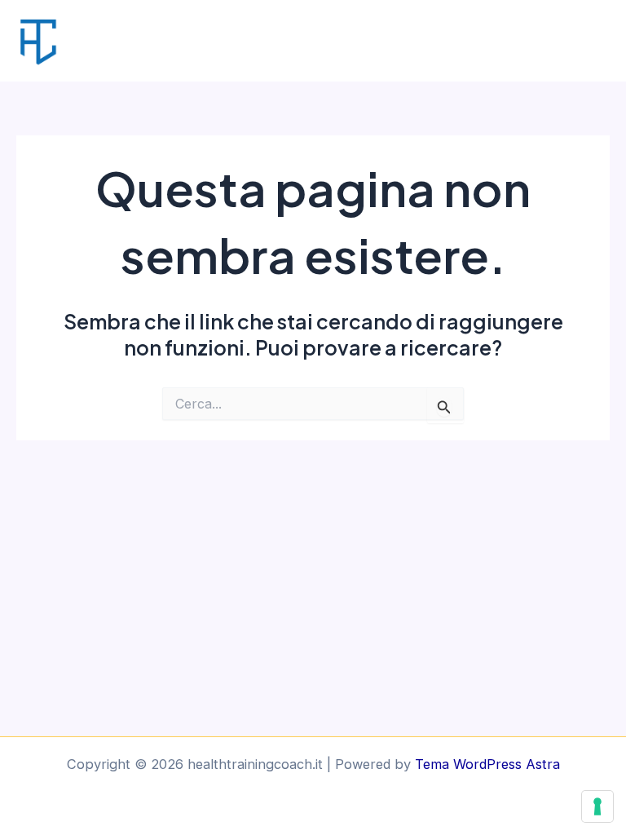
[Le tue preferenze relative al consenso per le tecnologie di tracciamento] (597, 806)
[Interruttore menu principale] (591, 41)
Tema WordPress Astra (487, 764)
